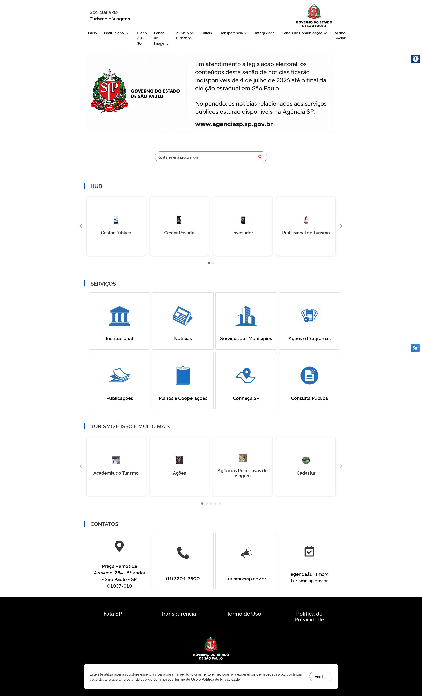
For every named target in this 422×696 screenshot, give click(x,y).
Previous (81, 226)
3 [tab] (211, 503)
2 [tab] (213, 263)
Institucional (114, 32)
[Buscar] (260, 156)
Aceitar (321, 676)
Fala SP (113, 613)
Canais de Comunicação (302, 32)
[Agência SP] (235, 124)
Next (341, 226)
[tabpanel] (116, 226)
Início (92, 32)
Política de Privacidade (309, 616)
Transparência (231, 32)
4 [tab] (215, 503)
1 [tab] (209, 263)
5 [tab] (220, 503)
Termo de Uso (244, 613)
